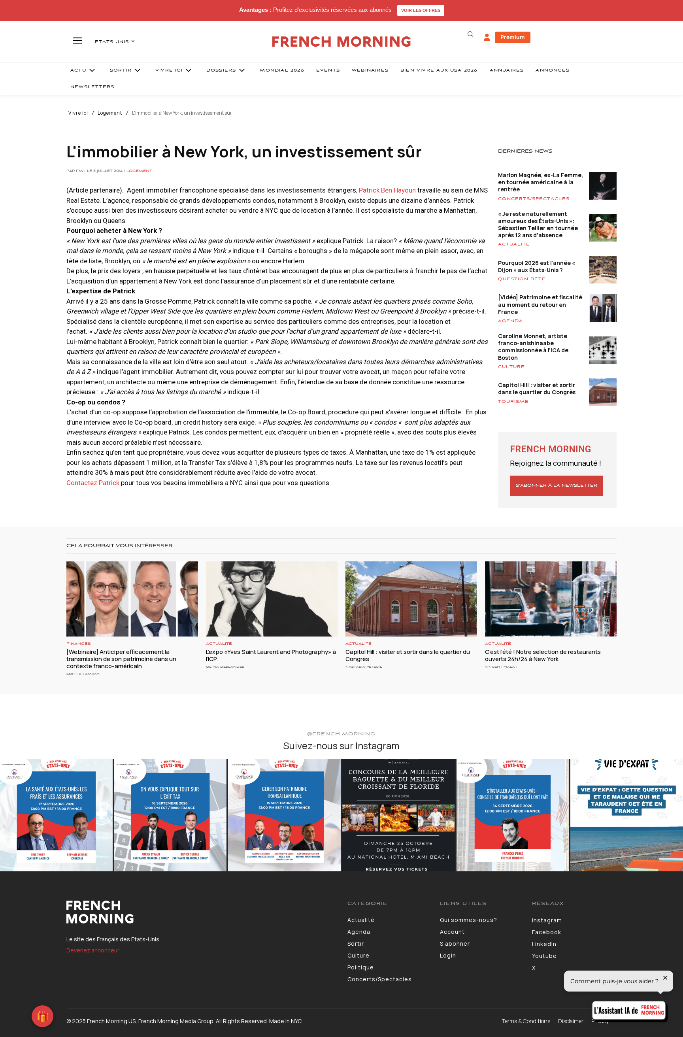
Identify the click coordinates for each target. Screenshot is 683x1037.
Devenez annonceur (92, 950)
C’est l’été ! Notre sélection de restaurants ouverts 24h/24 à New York (543, 655)
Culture (511, 367)
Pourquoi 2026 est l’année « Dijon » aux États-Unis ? (536, 266)
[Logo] (201, 912)
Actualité (514, 244)
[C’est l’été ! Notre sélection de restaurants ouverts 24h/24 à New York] (551, 599)
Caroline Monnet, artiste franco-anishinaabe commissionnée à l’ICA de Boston (533, 346)
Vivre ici (78, 113)
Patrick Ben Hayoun (387, 190)
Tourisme (513, 401)
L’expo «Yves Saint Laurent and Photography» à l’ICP (271, 655)
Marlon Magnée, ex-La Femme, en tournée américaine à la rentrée (540, 182)
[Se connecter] (487, 37)
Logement (110, 113)
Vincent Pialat (501, 667)
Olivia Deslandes (225, 667)
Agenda (510, 321)
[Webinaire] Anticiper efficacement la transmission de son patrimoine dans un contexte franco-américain (121, 659)
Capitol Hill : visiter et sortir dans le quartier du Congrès (536, 388)
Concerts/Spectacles (534, 198)
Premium (512, 37)
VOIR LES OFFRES (420, 10)
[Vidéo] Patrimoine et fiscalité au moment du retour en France (540, 304)
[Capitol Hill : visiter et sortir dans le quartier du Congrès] (411, 599)
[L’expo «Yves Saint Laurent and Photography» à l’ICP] (272, 599)
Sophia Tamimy (82, 674)
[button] (470, 34)
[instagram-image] (56, 815)
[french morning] (341, 41)
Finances (78, 644)
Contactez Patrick (92, 483)
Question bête (522, 279)
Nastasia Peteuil (363, 667)
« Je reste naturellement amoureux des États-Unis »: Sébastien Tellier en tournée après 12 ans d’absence (538, 224)
